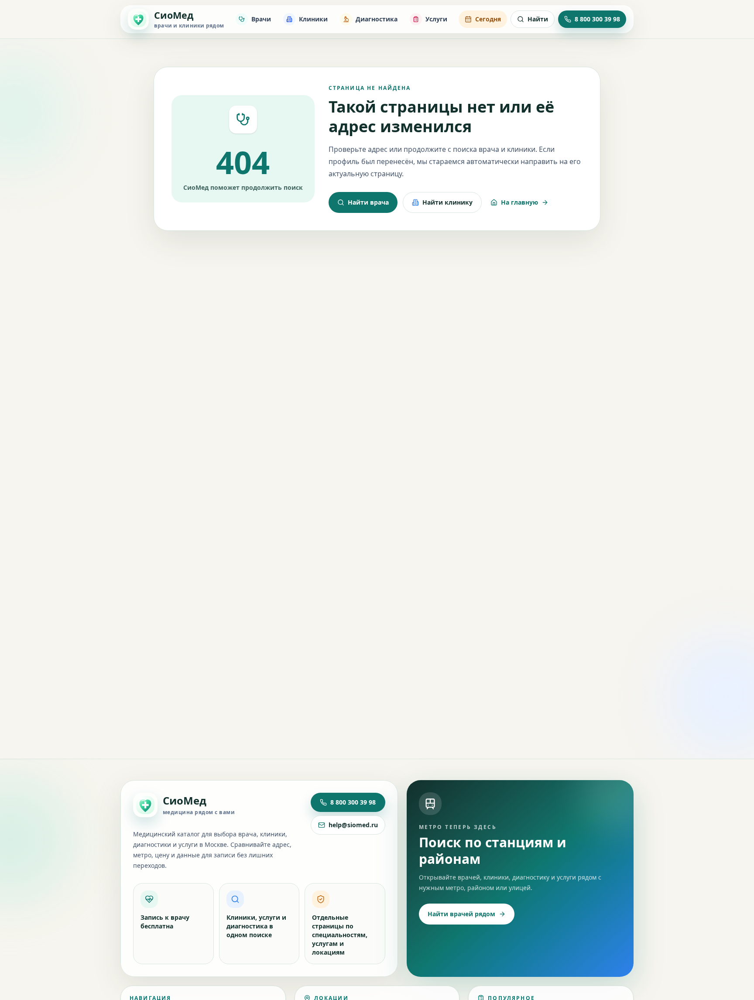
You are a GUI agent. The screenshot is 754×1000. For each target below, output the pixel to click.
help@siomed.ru (353, 825)
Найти (538, 19)
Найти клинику (447, 202)
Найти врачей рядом (461, 914)
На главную (519, 202)
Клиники (313, 19)
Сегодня (488, 19)
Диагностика (377, 19)
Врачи (261, 19)
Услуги (436, 19)
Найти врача (368, 202)
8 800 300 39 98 (353, 802)
